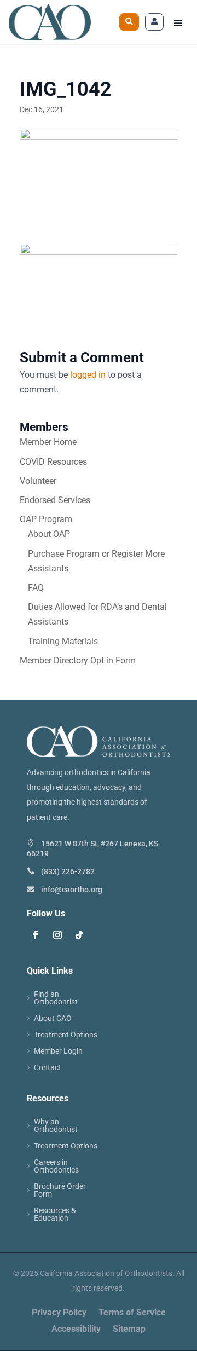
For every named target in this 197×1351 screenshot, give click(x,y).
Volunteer (38, 481)
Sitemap (129, 1329)
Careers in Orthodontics (56, 1166)
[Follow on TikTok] (79, 935)
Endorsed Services (55, 500)
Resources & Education (55, 1214)
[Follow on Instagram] (57, 935)
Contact (47, 1068)
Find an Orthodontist (56, 998)
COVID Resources (53, 462)
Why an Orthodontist (56, 1126)
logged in (88, 374)
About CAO (53, 1018)
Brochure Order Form (60, 1190)
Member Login (58, 1051)
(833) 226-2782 (68, 871)
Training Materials (63, 641)
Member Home (48, 442)
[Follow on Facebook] (35, 935)
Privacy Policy (59, 1313)
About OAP (49, 534)
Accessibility (76, 1329)
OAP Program (46, 519)
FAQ (36, 587)
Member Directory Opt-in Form (78, 660)
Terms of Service (132, 1313)
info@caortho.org (71, 889)
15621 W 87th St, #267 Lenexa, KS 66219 (92, 848)
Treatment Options (65, 1035)
